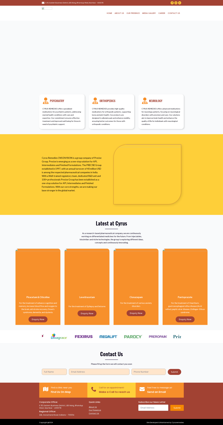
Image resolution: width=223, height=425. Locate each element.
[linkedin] (179, 2)
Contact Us (174, 13)
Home (109, 13)
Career (161, 13)
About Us (119, 13)
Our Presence (133, 13)
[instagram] (175, 2)
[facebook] (172, 2)
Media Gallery (149, 13)
